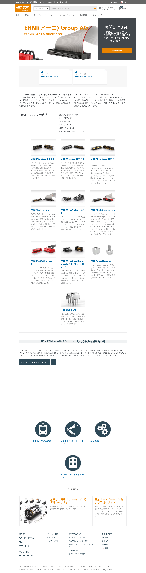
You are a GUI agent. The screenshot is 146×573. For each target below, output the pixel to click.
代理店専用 (51, 537)
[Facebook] (21, 556)
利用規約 (22, 570)
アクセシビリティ (61, 570)
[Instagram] (33, 556)
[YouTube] (29, 556)
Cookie (52, 570)
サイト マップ (84, 570)
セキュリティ (73, 570)
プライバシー (31, 570)
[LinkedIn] (25, 556)
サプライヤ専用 (52, 541)
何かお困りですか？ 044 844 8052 (41, 2)
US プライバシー (42, 570)
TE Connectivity (23, 8)
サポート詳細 (24, 546)
